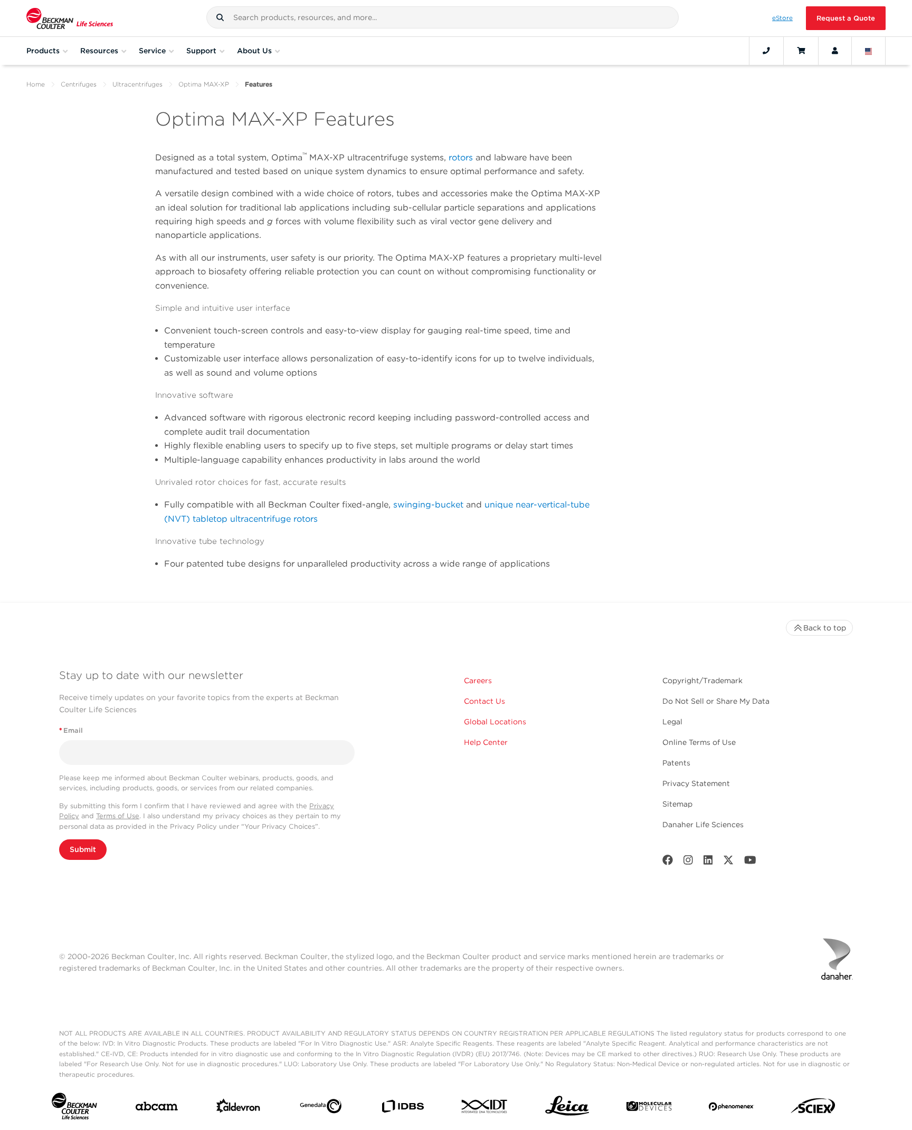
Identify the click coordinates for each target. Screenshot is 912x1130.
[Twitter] (728, 862)
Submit (83, 849)
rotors (462, 157)
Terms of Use (117, 816)
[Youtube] (750, 862)
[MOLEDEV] (648, 1108)
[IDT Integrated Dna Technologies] (484, 1108)
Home (35, 84)
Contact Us (484, 701)
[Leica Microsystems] (567, 1108)
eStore (782, 18)
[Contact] (766, 50)
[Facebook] (667, 862)
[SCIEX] (813, 1108)
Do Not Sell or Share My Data (716, 701)
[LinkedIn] (708, 862)
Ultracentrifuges (137, 84)
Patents (676, 763)
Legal (672, 721)
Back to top (824, 628)
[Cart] (801, 50)
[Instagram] (688, 862)
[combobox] (442, 17)
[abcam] (156, 1108)
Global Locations (495, 721)
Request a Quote (845, 18)
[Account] (835, 50)
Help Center (486, 742)
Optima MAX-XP (203, 84)
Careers (478, 680)
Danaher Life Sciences (703, 824)
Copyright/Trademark (702, 680)
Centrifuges (79, 84)
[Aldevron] (238, 1108)
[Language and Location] (869, 50)
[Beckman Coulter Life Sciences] (69, 18)
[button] (220, 17)
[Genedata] (320, 1108)
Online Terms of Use (699, 742)
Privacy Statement (696, 783)
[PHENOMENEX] (731, 1108)
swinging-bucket (428, 505)
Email (71, 730)
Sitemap (677, 804)
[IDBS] (402, 1108)
